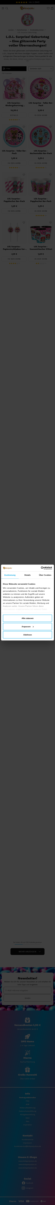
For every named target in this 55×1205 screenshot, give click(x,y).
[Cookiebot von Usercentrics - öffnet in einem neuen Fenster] (41, 568)
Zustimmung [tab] (10, 575)
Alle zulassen (28, 618)
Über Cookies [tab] (45, 575)
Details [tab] (27, 575)
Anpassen (26, 626)
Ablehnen (27, 635)
